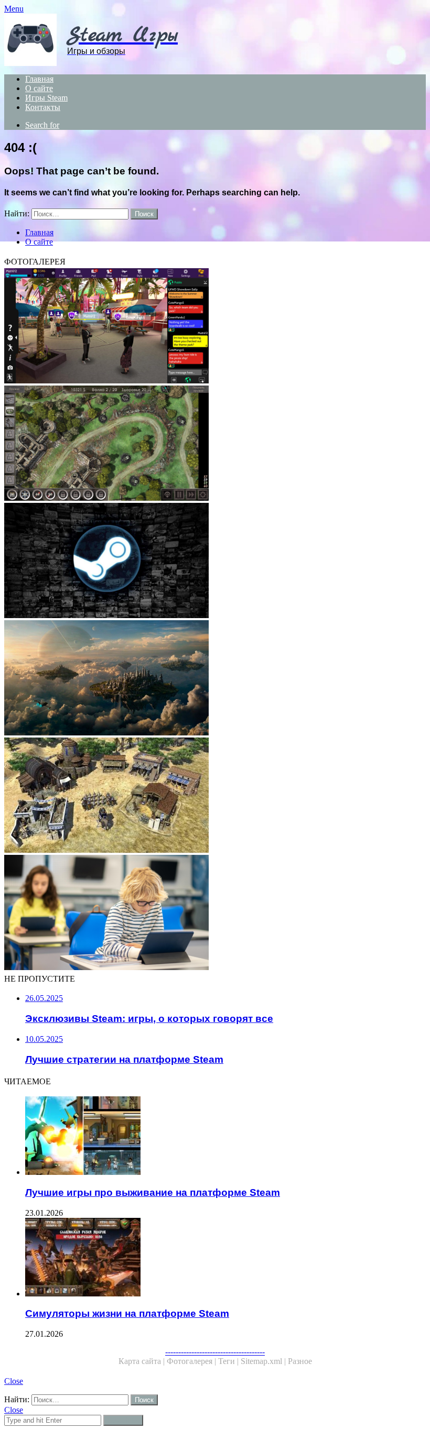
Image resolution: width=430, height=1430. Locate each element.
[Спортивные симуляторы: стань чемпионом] (215, 913)
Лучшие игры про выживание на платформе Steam (152, 1192)
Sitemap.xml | (264, 1361)
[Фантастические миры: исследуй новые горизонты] (215, 679)
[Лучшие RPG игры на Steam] (215, 561)
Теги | (229, 1361)
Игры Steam (46, 97)
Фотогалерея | (192, 1361)
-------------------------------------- (215, 1351)
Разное (300, 1361)
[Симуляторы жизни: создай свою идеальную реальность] (215, 327)
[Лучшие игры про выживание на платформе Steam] (225, 1136)
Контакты (42, 107)
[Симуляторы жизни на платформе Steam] (225, 1258)
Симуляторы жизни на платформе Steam (127, 1313)
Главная (39, 78)
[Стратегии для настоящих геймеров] (215, 444)
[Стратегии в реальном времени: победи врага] (215, 796)
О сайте (39, 88)
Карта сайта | (143, 1361)
